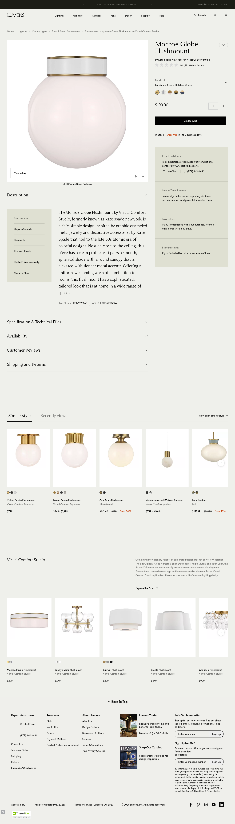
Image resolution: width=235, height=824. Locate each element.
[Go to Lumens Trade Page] (128, 725)
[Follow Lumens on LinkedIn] (221, 804)
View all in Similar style (211, 415)
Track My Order (19, 750)
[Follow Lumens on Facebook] (190, 804)
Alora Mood (106, 504)
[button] (166, 65)
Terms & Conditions (92, 744)
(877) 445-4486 (195, 171)
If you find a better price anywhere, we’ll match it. (189, 253)
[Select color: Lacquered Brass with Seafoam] (193, 492)
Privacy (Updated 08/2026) (50, 804)
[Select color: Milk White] (59, 662)
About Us (87, 721)
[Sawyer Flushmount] (125, 620)
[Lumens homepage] (16, 15)
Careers (86, 738)
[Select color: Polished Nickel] (15, 492)
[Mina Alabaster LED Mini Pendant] (167, 450)
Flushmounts (91, 31)
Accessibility (18, 804)
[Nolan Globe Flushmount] (74, 450)
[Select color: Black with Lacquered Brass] (197, 492)
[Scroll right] (221, 463)
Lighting (22, 31)
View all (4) (20, 173)
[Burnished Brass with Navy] (182, 92)
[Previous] (83, 4)
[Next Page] (143, 176)
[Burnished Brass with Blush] (170, 92)
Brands (50, 733)
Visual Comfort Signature (20, 504)
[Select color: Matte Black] (104, 492)
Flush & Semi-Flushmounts (66, 31)
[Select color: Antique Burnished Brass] (8, 492)
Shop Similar (31, 484)
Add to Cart (190, 120)
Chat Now (29, 723)
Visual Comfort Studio (198, 59)
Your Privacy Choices (93, 750)
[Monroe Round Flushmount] (29, 620)
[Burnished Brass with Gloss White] (157, 92)
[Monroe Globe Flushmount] (77, 111)
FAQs (50, 721)
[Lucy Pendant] (213, 450)
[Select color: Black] (147, 492)
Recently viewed (55, 415)
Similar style (19, 415)
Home (10, 31)
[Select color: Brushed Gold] (100, 492)
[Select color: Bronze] (11, 492)
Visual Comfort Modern (158, 504)
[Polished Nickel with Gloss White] (163, 92)
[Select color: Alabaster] (58, 492)
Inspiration (52, 727)
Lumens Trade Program (212, 4)
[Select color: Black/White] (150, 492)
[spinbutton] (213, 106)
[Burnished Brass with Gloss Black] (176, 92)
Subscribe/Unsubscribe (23, 767)
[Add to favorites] (223, 44)
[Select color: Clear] (56, 662)
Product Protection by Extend (62, 744)
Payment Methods (56, 738)
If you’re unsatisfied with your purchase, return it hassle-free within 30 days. (188, 226)
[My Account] (215, 15)
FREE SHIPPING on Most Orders (111, 4)
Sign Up (216, 733)
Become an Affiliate (93, 733)
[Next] (151, 4)
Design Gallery (90, 727)
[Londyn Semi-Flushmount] (77, 620)
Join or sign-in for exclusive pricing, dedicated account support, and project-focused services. (187, 198)
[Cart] (226, 15)
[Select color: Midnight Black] (111, 662)
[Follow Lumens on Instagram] (206, 804)
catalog (160, 755)
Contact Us (17, 744)
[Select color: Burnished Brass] (8, 662)
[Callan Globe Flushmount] (28, 450)
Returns (15, 761)
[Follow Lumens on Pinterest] (198, 804)
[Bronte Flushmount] (173, 620)
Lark (194, 504)
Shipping (16, 756)
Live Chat (171, 171)
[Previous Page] (136, 176)
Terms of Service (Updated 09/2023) (94, 804)
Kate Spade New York (170, 59)
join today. (156, 726)
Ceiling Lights (39, 31)
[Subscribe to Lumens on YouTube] (213, 804)
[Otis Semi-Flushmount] (120, 450)
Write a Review (196, 65)
